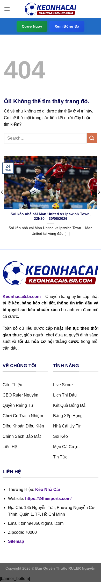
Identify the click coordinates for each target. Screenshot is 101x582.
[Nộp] (92, 138)
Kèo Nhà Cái (47, 489)
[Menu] (7, 9)
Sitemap (16, 541)
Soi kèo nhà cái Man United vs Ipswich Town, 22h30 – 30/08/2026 (51, 216)
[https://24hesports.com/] (50, 9)
